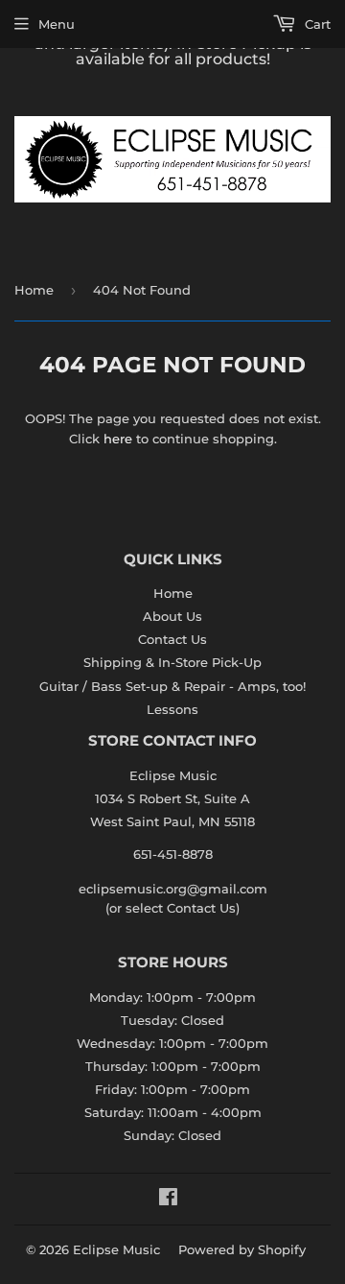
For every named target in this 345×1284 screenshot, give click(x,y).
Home (34, 289)
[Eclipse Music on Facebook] (168, 1199)
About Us (172, 616)
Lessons (172, 709)
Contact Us (172, 639)
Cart (316, 24)
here (118, 438)
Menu (56, 24)
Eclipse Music (116, 1249)
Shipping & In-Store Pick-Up (172, 662)
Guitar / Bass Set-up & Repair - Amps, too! (172, 686)
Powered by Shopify (242, 1249)
